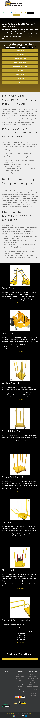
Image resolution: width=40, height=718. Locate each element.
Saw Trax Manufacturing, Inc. (11, 713)
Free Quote (16, 14)
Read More (20, 303)
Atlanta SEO (31, 713)
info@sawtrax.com (20, 688)
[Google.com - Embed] (7, 682)
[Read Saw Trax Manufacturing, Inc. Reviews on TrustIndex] (5, 706)
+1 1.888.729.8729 (20, 12)
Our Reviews (31, 12)
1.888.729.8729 (20, 684)
